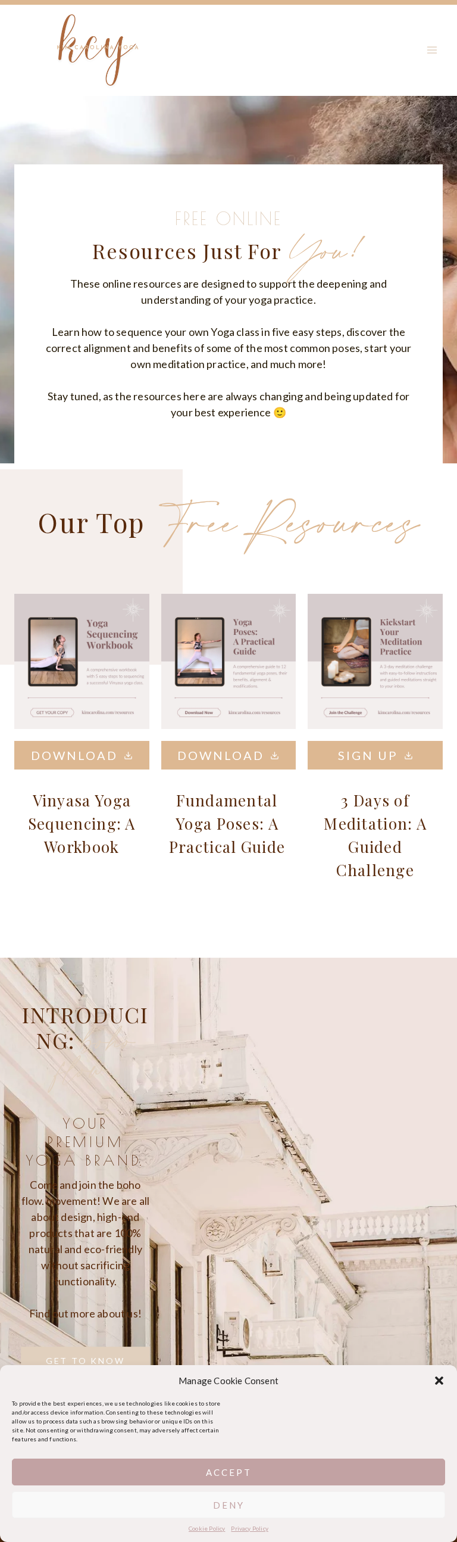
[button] (439, 1381)
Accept (229, 1472)
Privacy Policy (249, 1528)
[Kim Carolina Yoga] (97, 47)
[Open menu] (432, 50)
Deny (229, 1505)
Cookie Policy (207, 1528)
